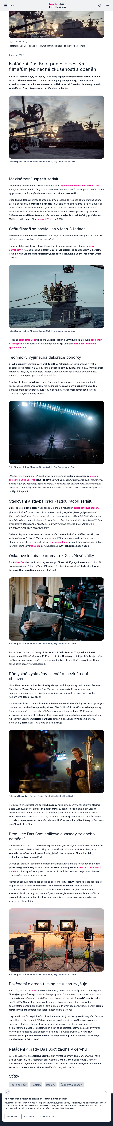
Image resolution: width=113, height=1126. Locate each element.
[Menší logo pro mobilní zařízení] (57, 7)
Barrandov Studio (59, 542)
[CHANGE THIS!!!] (11, 41)
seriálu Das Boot (27, 339)
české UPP (43, 219)
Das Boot (34, 545)
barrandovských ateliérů (86, 507)
